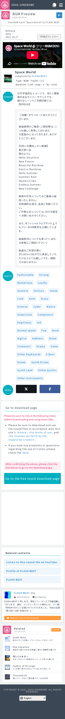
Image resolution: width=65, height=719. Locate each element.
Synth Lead (25, 370)
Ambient (38, 338)
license (22, 432)
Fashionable (25, 274)
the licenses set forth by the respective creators (27, 437)
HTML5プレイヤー (49, 36)
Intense (22, 306)
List (55, 629)
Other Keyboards (29, 354)
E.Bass (50, 354)
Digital (22, 338)
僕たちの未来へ (20, 656)
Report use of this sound (24, 617)
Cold (20, 298)
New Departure (21, 646)
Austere (22, 290)
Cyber (37, 306)
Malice (51, 306)
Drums (21, 362)
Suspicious (24, 314)
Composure (45, 314)
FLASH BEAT (39, 76)
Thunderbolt (20, 675)
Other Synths (47, 370)
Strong (44, 274)
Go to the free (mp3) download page (32, 478)
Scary (45, 298)
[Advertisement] (32, 518)
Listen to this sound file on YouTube (31, 562)
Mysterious (24, 282)
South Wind (19, 637)
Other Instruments (30, 378)
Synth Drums (40, 362)
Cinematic (24, 346)
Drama (41, 346)
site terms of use (40, 432)
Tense (54, 290)
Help (26, 452)
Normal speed (26, 330)
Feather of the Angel (24, 665)
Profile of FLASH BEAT (21, 571)
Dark (32, 298)
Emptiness (24, 322)
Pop (43, 330)
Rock (55, 330)
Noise (53, 338)
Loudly (42, 282)
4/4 (39, 322)
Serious (39, 290)
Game (54, 346)
